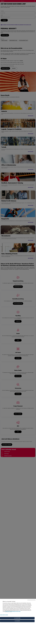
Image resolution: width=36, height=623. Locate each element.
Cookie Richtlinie (8, 611)
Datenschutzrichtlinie (16, 611)
